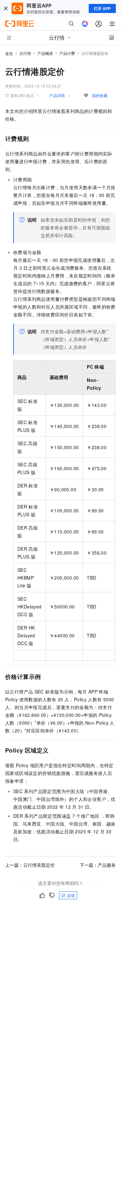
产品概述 (45, 53)
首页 (9, 53)
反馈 (71, 895)
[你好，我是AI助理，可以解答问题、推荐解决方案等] (85, 24)
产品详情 (57, 95)
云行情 (25, 53)
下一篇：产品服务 (98, 865)
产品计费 (67, 53)
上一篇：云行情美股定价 (30, 865)
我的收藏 (99, 95)
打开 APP (102, 8)
